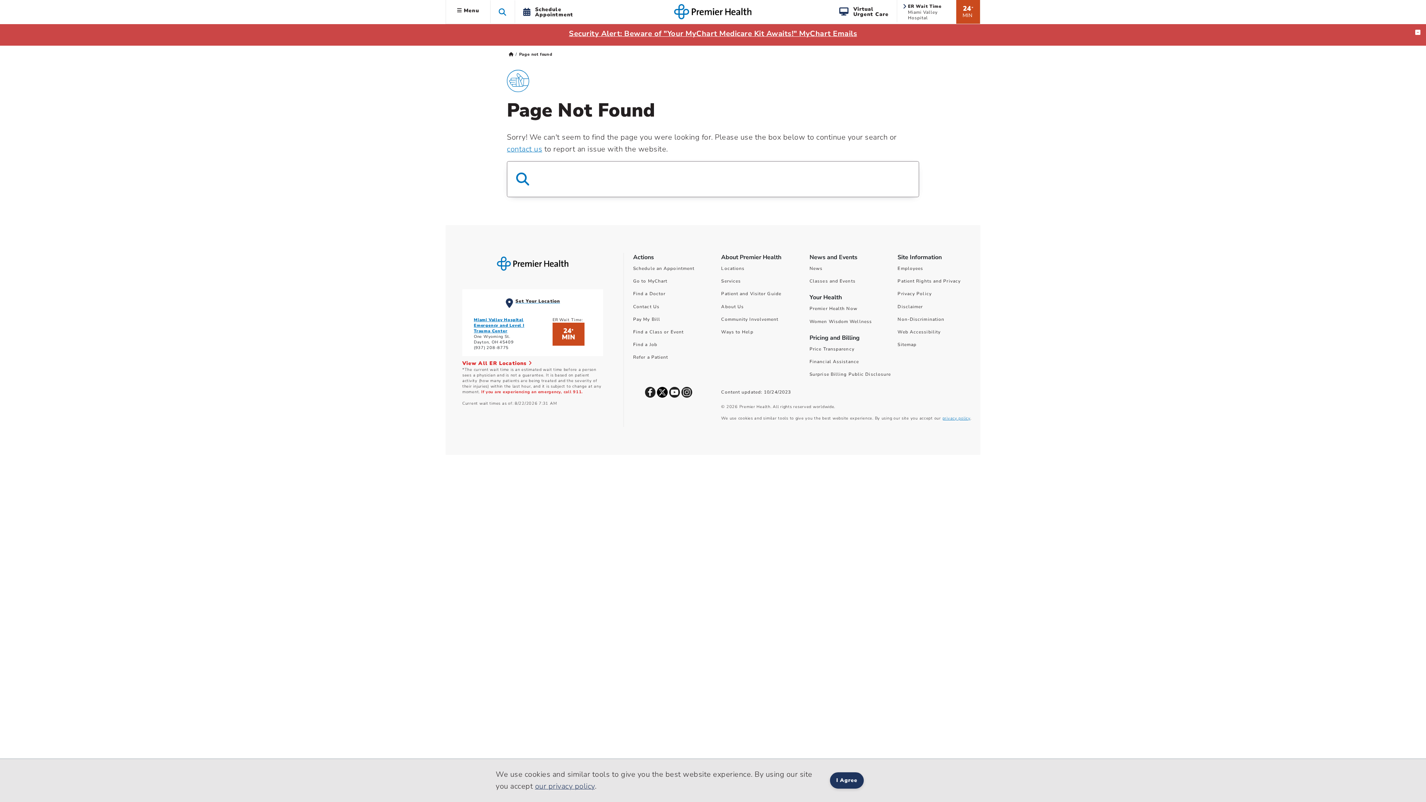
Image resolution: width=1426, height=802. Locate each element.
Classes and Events (833, 281)
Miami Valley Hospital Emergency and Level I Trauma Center (499, 325)
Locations (733, 268)
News (816, 268)
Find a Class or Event (658, 332)
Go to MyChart (650, 281)
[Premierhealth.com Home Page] (511, 54)
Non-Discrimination (921, 319)
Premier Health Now (833, 309)
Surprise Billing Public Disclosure (850, 374)
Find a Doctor (649, 294)
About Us (732, 307)
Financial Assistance (834, 362)
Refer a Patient (650, 357)
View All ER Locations (495, 363)
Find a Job (645, 345)
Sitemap (907, 345)
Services (731, 281)
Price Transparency (832, 349)
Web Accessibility (919, 332)
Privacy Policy (914, 294)
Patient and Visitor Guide (751, 294)
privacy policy (956, 418)
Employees (910, 268)
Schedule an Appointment (663, 268)
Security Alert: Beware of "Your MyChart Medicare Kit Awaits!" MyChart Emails (713, 34)
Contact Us (646, 307)
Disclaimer (910, 307)
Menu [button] (470, 10)
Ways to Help (737, 332)
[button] (502, 11)
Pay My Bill (646, 319)
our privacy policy (565, 786)
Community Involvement (749, 319)
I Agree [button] (846, 780)
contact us (524, 149)
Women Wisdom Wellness (841, 322)
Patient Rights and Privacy (929, 281)
